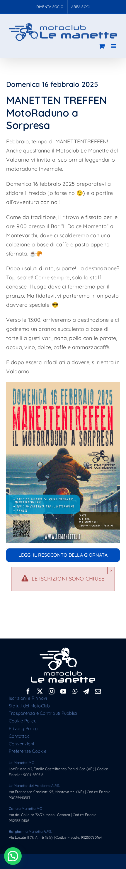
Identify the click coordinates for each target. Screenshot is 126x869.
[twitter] (40, 691)
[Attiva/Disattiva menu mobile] (114, 46)
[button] (13, 856)
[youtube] (63, 691)
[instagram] (52, 691)
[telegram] (86, 691)
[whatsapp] (74, 691)
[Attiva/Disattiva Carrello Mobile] (102, 46)
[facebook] (28, 691)
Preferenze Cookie (27, 751)
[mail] (98, 691)
